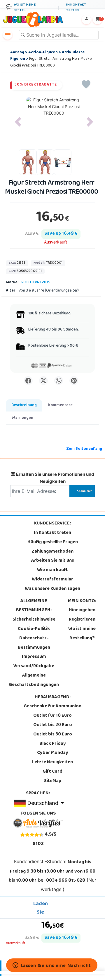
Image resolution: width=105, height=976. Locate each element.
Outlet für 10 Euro (52, 715)
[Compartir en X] (43, 380)
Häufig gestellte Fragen (52, 542)
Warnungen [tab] (22, 418)
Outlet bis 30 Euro (52, 734)
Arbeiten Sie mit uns (52, 560)
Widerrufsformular (52, 579)
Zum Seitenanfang (84, 449)
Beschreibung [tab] (24, 405)
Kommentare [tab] (60, 405)
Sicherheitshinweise (34, 619)
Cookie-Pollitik (34, 629)
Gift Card (52, 771)
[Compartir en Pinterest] (73, 380)
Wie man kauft (52, 570)
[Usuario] (86, 19)
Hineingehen (82, 610)
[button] (18, 121)
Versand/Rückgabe (33, 666)
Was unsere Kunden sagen (52, 589)
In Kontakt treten (52, 533)
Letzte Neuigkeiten (52, 762)
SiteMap (52, 781)
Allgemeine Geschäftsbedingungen (34, 680)
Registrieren (82, 619)
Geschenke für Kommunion (52, 706)
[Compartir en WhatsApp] (58, 380)
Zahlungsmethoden (53, 551)
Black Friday (52, 744)
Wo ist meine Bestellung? (82, 633)
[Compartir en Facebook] (28, 380)
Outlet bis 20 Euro (52, 725)
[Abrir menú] (7, 35)
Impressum (34, 657)
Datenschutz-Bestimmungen (34, 643)
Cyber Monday (52, 753)
